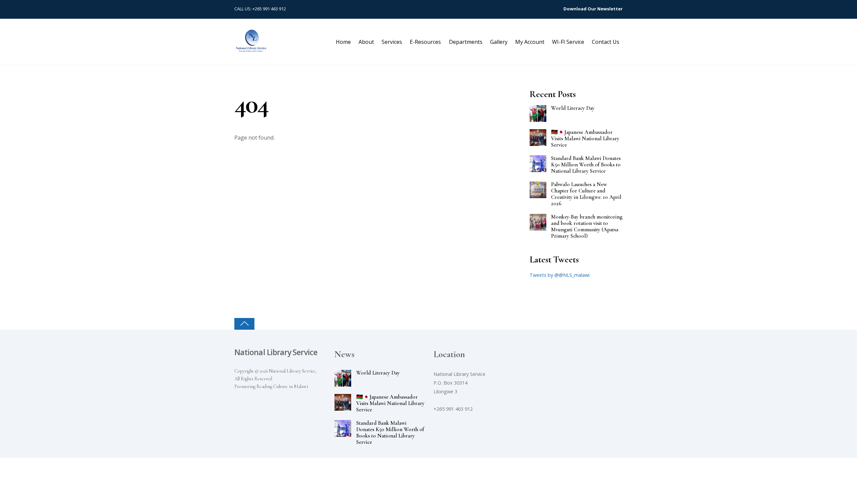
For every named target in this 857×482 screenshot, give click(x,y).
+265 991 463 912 (269, 9)
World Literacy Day (573, 108)
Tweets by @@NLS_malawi (560, 275)
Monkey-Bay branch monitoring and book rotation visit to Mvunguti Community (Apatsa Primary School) (587, 226)
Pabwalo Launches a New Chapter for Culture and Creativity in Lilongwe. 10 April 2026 (586, 194)
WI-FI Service (568, 42)
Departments (465, 42)
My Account (529, 42)
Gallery (499, 42)
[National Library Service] (251, 48)
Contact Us (605, 42)
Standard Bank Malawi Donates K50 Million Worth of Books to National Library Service (586, 164)
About (366, 42)
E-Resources (425, 42)
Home (343, 42)
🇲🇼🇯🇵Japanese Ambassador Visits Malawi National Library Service (585, 138)
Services (392, 42)
